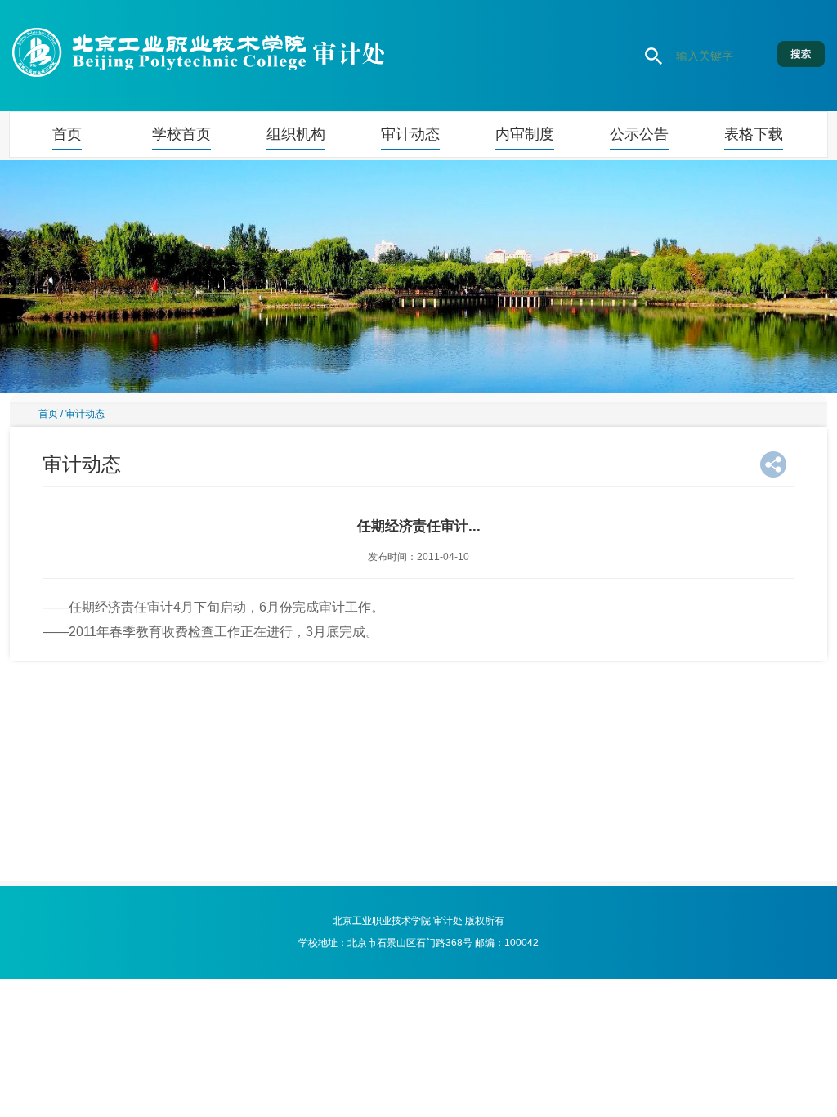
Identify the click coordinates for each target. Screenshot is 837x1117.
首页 (67, 134)
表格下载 (753, 134)
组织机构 (295, 134)
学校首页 (181, 134)
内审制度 (524, 134)
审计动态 (410, 134)
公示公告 (639, 134)
